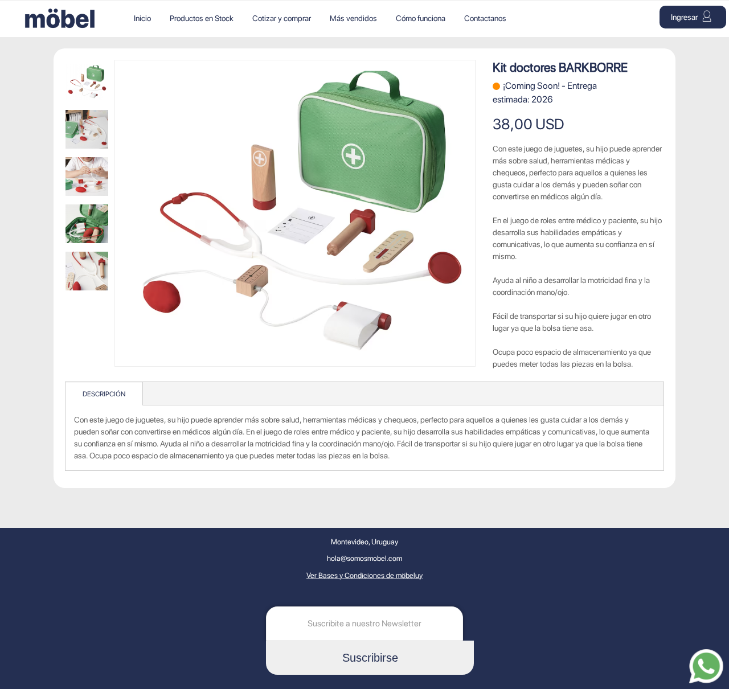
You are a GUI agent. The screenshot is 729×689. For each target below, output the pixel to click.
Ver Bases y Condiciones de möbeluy (364, 575)
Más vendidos (353, 18)
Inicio (142, 18)
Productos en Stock (202, 18)
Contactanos (485, 18)
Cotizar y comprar (281, 18)
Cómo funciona (420, 18)
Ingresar (685, 17)
